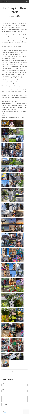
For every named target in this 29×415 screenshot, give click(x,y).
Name (2, 383)
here (5, 412)
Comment (3, 395)
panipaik (4, 1)
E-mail (2, 389)
